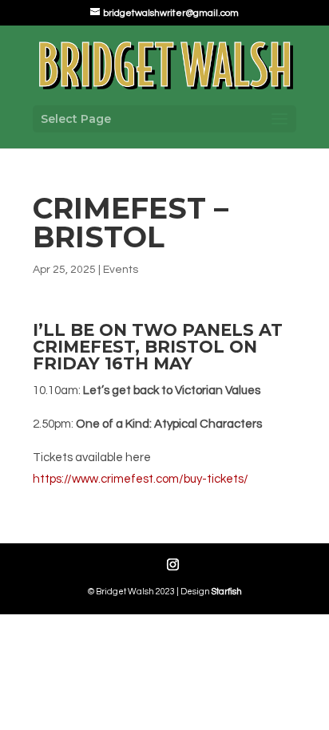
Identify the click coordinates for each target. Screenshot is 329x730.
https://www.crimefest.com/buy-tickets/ (140, 479)
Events (120, 269)
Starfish (227, 591)
